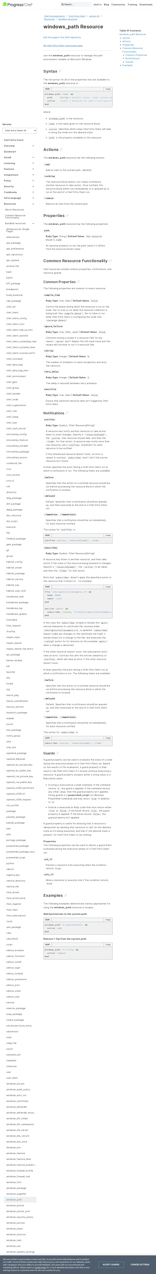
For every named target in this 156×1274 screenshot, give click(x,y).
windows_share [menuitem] (14, 1228)
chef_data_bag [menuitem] (14, 364)
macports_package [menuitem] (16, 712)
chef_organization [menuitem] (16, 405)
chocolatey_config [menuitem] (16, 434)
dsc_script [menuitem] (12, 521)
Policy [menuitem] (7, 180)
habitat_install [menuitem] (14, 567)
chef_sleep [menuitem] (12, 417)
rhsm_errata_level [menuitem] (15, 898)
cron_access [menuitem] (13, 474)
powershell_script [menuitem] (16, 857)
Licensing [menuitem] (9, 163)
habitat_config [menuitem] (14, 561)
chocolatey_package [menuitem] (17, 451)
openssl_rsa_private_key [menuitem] (19, 776)
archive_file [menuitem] (12, 266)
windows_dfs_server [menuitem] (17, 1130)
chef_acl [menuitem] (11, 306)
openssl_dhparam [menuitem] (15, 759)
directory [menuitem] (11, 492)
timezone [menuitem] (11, 1066)
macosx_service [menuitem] (15, 706)
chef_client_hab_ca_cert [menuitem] (19, 330)
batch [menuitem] (9, 277)
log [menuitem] (8, 689)
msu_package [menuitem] (13, 730)
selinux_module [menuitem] (14, 973)
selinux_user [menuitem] (13, 996)
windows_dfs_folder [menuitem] (17, 1118)
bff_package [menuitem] (13, 283)
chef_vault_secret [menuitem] (16, 428)
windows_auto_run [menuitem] (16, 1095)
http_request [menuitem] (13, 625)
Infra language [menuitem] (12, 198)
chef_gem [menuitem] (11, 382)
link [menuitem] (8, 677)
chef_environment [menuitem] (16, 376)
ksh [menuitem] (8, 666)
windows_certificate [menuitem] (17, 1101)
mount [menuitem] (9, 724)
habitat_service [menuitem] (14, 579)
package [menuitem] (11, 811)
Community (118, 4)
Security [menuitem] (9, 186)
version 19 (94, 16)
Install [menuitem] (7, 157)
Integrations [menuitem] (11, 174)
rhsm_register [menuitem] (13, 904)
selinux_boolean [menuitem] (15, 950)
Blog (106, 4)
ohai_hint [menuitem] (11, 747)
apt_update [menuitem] (12, 260)
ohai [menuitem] (8, 741)
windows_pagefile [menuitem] (16, 1194)
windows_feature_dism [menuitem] (18, 1159)
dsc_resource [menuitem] (13, 515)
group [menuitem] (9, 556)
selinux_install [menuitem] (13, 962)
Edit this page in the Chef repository (62, 37)
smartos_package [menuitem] (16, 1008)
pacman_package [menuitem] (15, 817)
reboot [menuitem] (10, 869)
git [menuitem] (7, 550)
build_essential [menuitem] (14, 295)
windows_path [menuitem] (14, 1199)
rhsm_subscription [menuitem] (16, 915)
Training (132, 4)
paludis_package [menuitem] (15, 822)
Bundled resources (67, 19)
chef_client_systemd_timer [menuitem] (20, 347)
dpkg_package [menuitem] (14, 509)
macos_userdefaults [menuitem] (17, 701)
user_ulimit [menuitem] (12, 1078)
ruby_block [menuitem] (12, 938)
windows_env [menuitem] (13, 1147)
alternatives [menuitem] (13, 237)
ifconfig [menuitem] (10, 631)
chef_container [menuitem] (14, 359)
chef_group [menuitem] (12, 388)
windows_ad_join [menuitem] (15, 1083)
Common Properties (136, 55)
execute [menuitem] (11, 527)
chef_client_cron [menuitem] (15, 324)
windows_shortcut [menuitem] (16, 1234)
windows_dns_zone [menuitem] (16, 1141)
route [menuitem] (9, 921)
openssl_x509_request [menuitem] (18, 799)
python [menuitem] (10, 863)
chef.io (97, 4)
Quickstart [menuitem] (10, 151)
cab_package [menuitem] (13, 301)
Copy (108, 89)
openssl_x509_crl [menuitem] (15, 793)
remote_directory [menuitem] (15, 880)
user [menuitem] (8, 1072)
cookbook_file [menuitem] (14, 463)
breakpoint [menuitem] (12, 289)
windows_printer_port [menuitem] (18, 1211)
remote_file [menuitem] (12, 886)
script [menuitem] (9, 944)
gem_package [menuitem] (14, 544)
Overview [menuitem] (9, 146)
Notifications (133, 58)
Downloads (146, 4)
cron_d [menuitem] (10, 480)
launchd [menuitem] (10, 672)
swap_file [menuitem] (11, 1043)
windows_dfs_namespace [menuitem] (20, 1124)
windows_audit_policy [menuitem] (18, 1089)
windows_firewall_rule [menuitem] (18, 1176)
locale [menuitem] (9, 683)
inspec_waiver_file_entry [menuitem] (19, 648)
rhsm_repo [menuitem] (12, 909)
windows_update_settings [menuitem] (20, 1252)
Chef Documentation (54, 16)
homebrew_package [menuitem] (17, 602)
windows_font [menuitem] (13, 1182)
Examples (127, 65)
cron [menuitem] (8, 469)
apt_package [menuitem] (13, 243)
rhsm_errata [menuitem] (12, 892)
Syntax (126, 38)
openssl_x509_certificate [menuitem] (20, 788)
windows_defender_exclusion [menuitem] (21, 1112)
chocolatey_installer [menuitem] (17, 446)
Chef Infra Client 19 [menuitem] (15, 130)
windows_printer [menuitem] (15, 1205)
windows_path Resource (132, 34)
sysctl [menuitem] (9, 1049)
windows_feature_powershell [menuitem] (21, 1165)
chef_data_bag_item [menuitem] (17, 370)
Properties (128, 44)
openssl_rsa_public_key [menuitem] (19, 782)
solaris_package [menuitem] (15, 1020)
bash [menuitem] (9, 272)
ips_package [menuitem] (13, 654)
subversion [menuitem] (12, 1031)
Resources (49, 19)
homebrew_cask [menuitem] (15, 596)
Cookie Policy (40, 1267)
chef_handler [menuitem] (13, 393)
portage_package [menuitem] (16, 840)
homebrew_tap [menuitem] (14, 608)
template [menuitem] (11, 1060)
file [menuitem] (8, 532)
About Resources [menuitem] (14, 209)
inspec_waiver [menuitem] (14, 643)
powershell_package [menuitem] (17, 846)
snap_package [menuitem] (14, 1014)
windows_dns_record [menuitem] (17, 1136)
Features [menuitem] (9, 169)
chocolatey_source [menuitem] (16, 457)
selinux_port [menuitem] (13, 985)
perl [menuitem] (8, 828)
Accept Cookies (111, 1264)
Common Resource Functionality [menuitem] (15, 216)
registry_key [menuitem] (13, 875)
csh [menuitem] (8, 486)
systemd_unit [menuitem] (13, 1054)
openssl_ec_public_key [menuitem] (18, 770)
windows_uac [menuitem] (13, 1246)
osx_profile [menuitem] (12, 805)
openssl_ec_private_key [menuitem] (19, 764)
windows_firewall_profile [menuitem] (19, 1170)
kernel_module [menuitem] (14, 660)
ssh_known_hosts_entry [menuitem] (19, 1025)
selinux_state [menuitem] (13, 991)
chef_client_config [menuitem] (16, 318)
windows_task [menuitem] (13, 1240)
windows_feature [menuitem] (15, 1153)
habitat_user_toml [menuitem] (16, 590)
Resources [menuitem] (10, 203)
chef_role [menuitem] (11, 411)
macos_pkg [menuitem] (12, 695)
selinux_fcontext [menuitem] (15, 956)
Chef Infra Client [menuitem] (14, 140)
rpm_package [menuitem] (13, 927)
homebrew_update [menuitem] (16, 614)
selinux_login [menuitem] (13, 967)
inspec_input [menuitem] (13, 637)
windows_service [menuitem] (15, 1223)
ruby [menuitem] (8, 933)
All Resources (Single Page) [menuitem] (17, 230)
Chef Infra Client (77, 16)
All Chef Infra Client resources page (63, 45)
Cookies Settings (140, 1264)
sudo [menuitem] (9, 1037)
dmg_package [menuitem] (14, 498)
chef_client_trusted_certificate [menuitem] (21, 353)
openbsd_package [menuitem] (16, 753)
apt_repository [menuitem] (14, 254)
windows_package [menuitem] (16, 1188)
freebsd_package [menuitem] (16, 538)
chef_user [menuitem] (11, 422)
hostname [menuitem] (11, 619)
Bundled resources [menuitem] (15, 223)
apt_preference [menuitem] (15, 248)
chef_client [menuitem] (12, 312)
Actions (126, 41)
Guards (129, 62)
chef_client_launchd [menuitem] (17, 335)
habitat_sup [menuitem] (12, 585)
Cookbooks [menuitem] (10, 192)
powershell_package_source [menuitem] (21, 851)
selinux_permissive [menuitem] (16, 979)
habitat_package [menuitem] (15, 573)
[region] (78, 1264)
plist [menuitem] (8, 834)
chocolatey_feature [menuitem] (17, 440)
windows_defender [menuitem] (16, 1107)
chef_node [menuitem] (12, 399)
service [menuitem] (10, 1002)
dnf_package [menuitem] (13, 503)
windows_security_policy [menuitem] (19, 1217)
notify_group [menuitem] (13, 735)
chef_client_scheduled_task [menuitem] (21, 341)
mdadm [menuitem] (10, 718)
